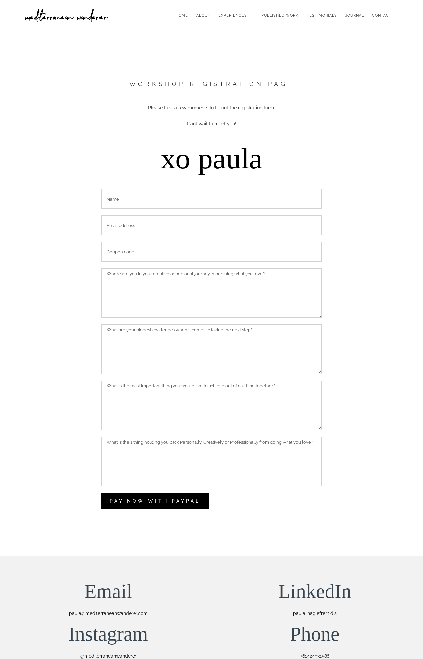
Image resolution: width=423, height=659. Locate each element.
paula (230, 158)
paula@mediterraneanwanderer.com (108, 613)
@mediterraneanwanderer (108, 656)
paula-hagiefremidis (315, 613)
